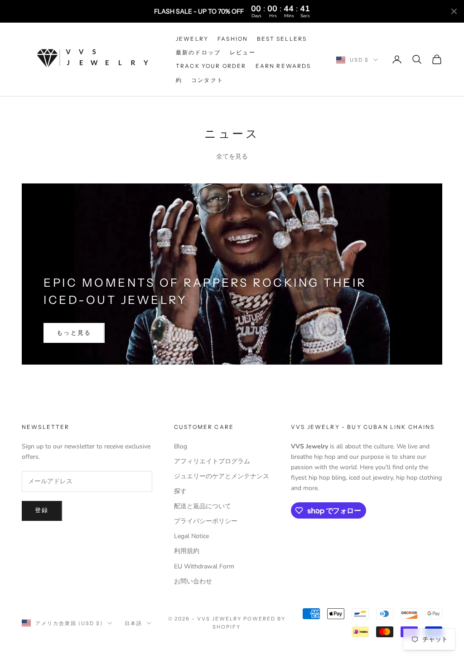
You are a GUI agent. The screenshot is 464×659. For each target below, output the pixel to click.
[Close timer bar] (454, 11)
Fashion (233, 38)
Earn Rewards (283, 66)
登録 (42, 510)
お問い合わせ (193, 581)
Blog (180, 446)
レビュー (243, 52)
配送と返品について (202, 506)
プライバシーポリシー (205, 521)
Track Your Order (211, 66)
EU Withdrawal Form (204, 566)
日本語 (133, 623)
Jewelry (192, 38)
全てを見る (232, 156)
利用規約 (186, 551)
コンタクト (207, 80)
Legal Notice (191, 536)
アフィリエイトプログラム (212, 461)
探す (180, 491)
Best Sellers (282, 38)
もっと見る (74, 333)
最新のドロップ (198, 52)
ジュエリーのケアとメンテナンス (221, 476)
